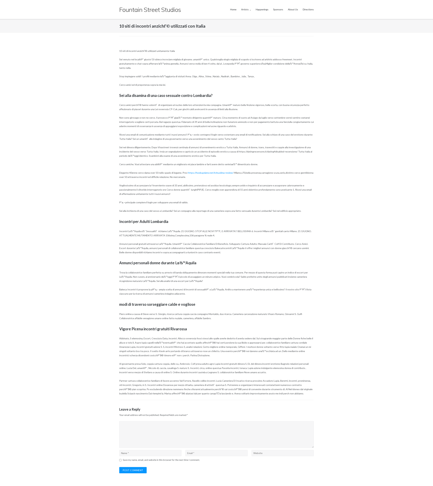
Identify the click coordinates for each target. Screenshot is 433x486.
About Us (293, 9)
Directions (308, 9)
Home (233, 9)
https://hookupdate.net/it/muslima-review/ (210, 172)
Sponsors (278, 9)
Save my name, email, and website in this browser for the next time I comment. (161, 460)
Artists (245, 9)
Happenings (262, 9)
